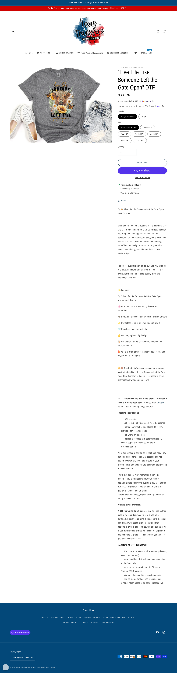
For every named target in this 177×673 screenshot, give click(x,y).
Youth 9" (124, 134)
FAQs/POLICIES (57, 617)
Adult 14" (140, 140)
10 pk (143, 116)
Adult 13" (125, 140)
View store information (130, 193)
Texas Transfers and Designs (26, 667)
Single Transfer (127, 116)
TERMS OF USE (107, 622)
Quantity (121, 146)
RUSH (161, 402)
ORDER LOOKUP (74, 617)
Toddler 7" (147, 127)
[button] (13, 31)
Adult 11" (139, 134)
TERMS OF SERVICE (89, 622)
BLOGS (131, 617)
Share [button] (123, 200)
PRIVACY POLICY (70, 622)
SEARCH (44, 617)
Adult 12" (154, 134)
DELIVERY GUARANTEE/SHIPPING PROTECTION (104, 617)
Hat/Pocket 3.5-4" (128, 127)
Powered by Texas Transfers (46, 667)
